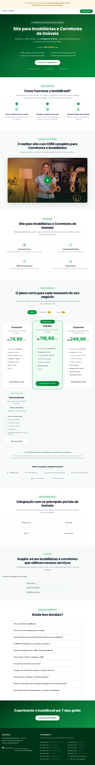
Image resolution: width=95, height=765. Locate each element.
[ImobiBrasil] (8, 11)
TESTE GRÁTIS (86, 11)
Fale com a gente (16, 441)
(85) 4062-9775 (77, 753)
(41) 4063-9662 (48, 753)
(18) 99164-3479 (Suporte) (77, 759)
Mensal (32, 312)
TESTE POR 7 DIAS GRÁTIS (47, 62)
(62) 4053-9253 (76, 745)
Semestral (45, 312)
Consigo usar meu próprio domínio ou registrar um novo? (34, 670)
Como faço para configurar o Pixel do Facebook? (31, 677)
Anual (60, 312)
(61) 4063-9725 (76, 742)
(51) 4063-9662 (50, 759)
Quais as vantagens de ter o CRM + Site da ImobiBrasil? (33, 650)
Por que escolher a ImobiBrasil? (25, 624)
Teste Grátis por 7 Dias (16, 382)
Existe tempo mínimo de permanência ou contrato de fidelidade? (37, 690)
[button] (47, 180)
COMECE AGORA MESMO (47, 718)
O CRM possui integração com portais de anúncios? (32, 644)
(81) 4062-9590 (76, 750)
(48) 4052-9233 (50, 756)
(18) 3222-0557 (52, 742)
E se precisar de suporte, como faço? (27, 664)
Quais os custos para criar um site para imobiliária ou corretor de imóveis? (40, 684)
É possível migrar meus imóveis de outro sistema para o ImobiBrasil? (38, 637)
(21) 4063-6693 (50, 748)
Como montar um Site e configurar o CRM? (29, 657)
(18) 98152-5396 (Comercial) (78, 756)
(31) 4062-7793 (51, 750)
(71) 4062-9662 (77, 748)
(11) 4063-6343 (49, 745)
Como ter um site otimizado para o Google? (29, 630)
